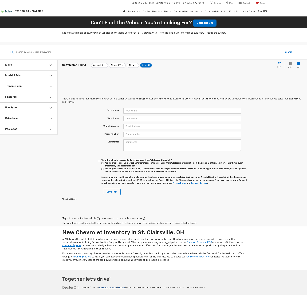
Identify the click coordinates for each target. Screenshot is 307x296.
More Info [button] (233, 11)
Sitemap (113, 287)
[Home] (124, 11)
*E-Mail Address (111, 126)
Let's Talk (111, 192)
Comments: (113, 142)
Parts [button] (207, 11)
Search (288, 52)
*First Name (113, 111)
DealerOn (103, 287)
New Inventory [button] (133, 11)
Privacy (121, 287)
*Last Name (113, 118)
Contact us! (205, 23)
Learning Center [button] (247, 11)
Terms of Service (199, 183)
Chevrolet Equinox (71, 246)
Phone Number (111, 134)
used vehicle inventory (197, 257)
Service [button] (198, 11)
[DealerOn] (70, 287)
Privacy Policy (179, 183)
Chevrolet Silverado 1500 (199, 242)
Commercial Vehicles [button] (183, 11)
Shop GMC (262, 11)
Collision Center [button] (219, 11)
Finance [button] (167, 11)
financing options (82, 257)
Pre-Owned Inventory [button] (152, 11)
